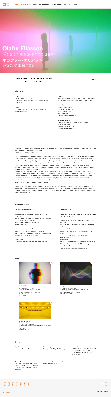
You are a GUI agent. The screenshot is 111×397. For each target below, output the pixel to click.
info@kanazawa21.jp (68, 129)
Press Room (99, 391)
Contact (106, 391)
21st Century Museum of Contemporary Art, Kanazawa (6, 4)
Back (94, 79)
